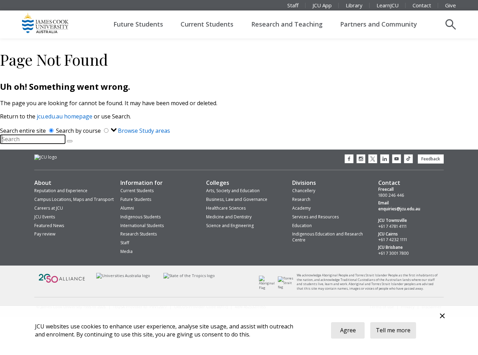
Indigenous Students (140, 217)
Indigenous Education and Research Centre (327, 237)
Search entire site (23, 131)
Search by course (79, 131)
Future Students (138, 24)
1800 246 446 (391, 195)
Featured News (49, 226)
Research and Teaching (287, 24)
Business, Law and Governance (236, 199)
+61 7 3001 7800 (393, 253)
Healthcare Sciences (226, 208)
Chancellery (303, 191)
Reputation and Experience (60, 191)
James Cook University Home (53, 22)
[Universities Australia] (123, 275)
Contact (422, 5)
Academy (301, 208)
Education (302, 226)
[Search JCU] (450, 24)
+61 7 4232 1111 (392, 239)
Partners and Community (378, 24)
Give (450, 5)
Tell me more (393, 330)
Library (354, 5)
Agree (348, 330)
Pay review (44, 234)
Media (126, 251)
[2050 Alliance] (62, 281)
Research (301, 199)
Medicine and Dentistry (229, 217)
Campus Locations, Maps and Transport (74, 199)
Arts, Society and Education (233, 191)
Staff (292, 5)
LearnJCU (388, 5)
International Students (142, 226)
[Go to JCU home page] (45, 157)
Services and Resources (315, 217)
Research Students (138, 234)
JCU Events (44, 217)
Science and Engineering (230, 226)
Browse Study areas (144, 131)
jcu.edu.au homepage (64, 116)
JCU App (322, 5)
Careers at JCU (48, 208)
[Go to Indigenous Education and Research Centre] (268, 288)
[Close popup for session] (442, 316)
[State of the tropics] (189, 275)
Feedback (430, 159)
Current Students (207, 24)
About (42, 183)
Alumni (127, 208)
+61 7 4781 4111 (392, 226)
